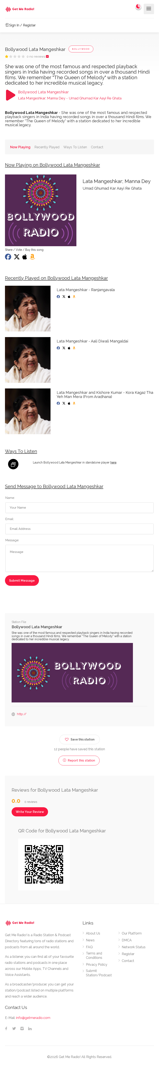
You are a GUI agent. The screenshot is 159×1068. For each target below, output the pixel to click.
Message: (12, 540)
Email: (9, 519)
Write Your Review (30, 812)
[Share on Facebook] (8, 258)
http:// (21, 714)
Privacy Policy (96, 965)
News (90, 940)
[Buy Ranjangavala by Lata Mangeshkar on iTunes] (69, 297)
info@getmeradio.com (33, 1018)
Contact (97, 147)
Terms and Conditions (94, 955)
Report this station (81, 760)
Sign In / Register (22, 25)
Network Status (134, 947)
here (113, 462)
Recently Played (46, 147)
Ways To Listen (75, 147)
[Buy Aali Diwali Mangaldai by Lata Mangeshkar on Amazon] (74, 348)
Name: (10, 498)
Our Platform (132, 933)
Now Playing (20, 147)
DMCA (127, 940)
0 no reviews (36, 56)
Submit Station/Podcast (99, 973)
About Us (93, 933)
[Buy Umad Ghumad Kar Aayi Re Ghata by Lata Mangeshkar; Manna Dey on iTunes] (25, 258)
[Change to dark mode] (138, 6)
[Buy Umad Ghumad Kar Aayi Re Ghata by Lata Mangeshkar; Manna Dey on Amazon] (33, 258)
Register (128, 954)
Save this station (82, 739)
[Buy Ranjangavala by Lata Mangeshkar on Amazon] (74, 297)
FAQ (89, 947)
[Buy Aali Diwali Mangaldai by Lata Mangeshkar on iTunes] (69, 348)
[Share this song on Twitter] (17, 258)
